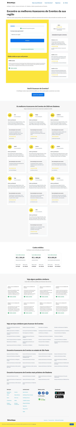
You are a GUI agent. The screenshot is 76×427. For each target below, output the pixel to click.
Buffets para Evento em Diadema (13, 330)
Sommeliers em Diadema (27, 345)
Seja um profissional (37, 3)
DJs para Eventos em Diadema (60, 332)
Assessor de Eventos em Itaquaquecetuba (27, 357)
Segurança (57, 3)
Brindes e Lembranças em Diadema (61, 327)
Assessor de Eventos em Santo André (14, 362)
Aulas (8, 394)
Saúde (15, 400)
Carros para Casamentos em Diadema (30, 330)
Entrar (66, 3)
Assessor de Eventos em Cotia (12, 376)
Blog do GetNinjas (26, 403)
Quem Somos (25, 392)
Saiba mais (34, 424)
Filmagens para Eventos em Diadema (46, 336)
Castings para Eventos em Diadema (45, 330)
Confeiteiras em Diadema (43, 332)
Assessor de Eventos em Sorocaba (45, 362)
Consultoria (9, 400)
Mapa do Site (25, 408)
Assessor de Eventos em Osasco (29, 359)
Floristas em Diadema (58, 336)
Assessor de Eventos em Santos (29, 362)
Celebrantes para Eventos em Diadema (61, 330)
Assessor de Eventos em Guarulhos (13, 356)
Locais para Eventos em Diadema (60, 339)
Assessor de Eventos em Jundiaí (45, 356)
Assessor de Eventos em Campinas (29, 353)
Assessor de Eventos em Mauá (60, 356)
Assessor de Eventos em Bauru (12, 353)
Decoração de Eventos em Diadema (13, 336)
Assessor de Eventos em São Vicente (61, 366)
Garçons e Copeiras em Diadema (45, 339)
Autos (8, 397)
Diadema (29, 6)
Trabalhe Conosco (26, 400)
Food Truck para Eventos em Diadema (14, 339)
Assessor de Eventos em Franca (60, 353)
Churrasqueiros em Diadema (28, 332)
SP (25, 6)
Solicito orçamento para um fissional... (39, 6)
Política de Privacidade (59, 420)
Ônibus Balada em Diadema (44, 345)
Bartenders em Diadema (43, 327)
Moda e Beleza (17, 394)
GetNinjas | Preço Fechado (28, 394)
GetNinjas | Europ (26, 397)
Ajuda (24, 411)
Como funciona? (49, 3)
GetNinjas (9, 6)
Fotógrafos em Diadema (27, 339)
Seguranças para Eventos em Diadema (14, 345)
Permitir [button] (72, 424)
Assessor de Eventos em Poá (44, 379)
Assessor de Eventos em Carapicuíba (45, 353)
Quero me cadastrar (38, 94)
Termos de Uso (51, 420)
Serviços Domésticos (16, 404)
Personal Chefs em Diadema (44, 341)
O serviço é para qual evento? (16, 31)
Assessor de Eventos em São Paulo (45, 366)
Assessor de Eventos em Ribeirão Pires (61, 379)
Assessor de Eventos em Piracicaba (45, 359)
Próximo (27, 40)
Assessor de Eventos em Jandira (29, 379)
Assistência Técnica (9, 393)
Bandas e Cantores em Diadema (29, 327)
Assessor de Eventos (20, 6)
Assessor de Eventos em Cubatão (29, 376)
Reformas (16, 397)
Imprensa (45, 420)
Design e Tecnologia (9, 404)
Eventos (13, 6)
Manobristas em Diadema (12, 341)
